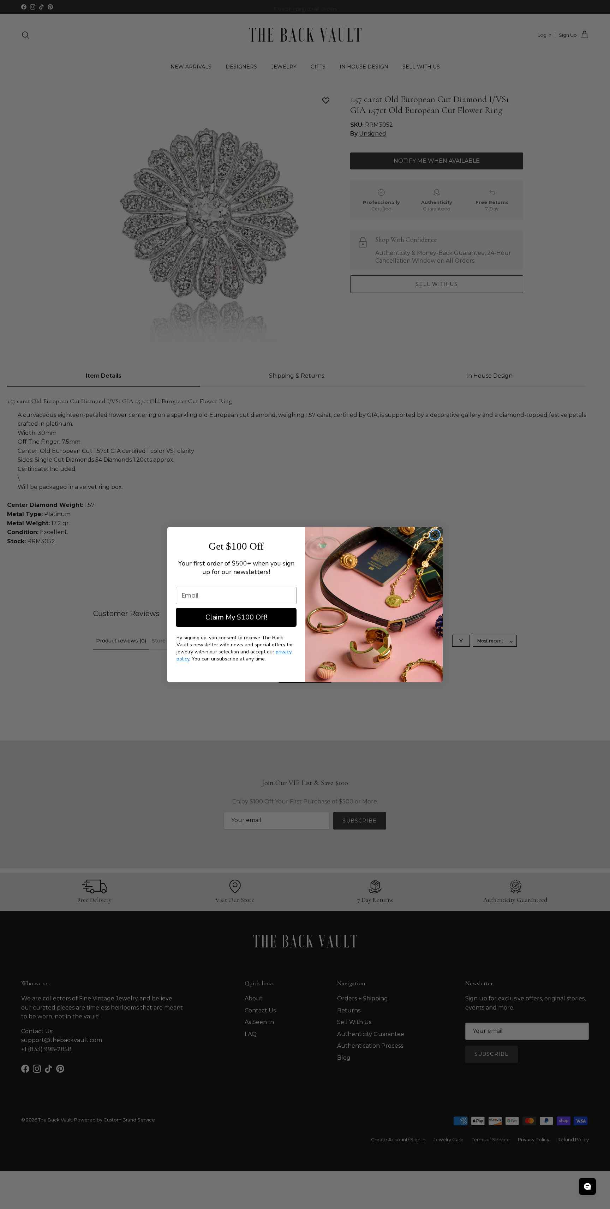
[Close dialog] (435, 535)
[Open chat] (587, 1186)
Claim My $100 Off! (236, 617)
